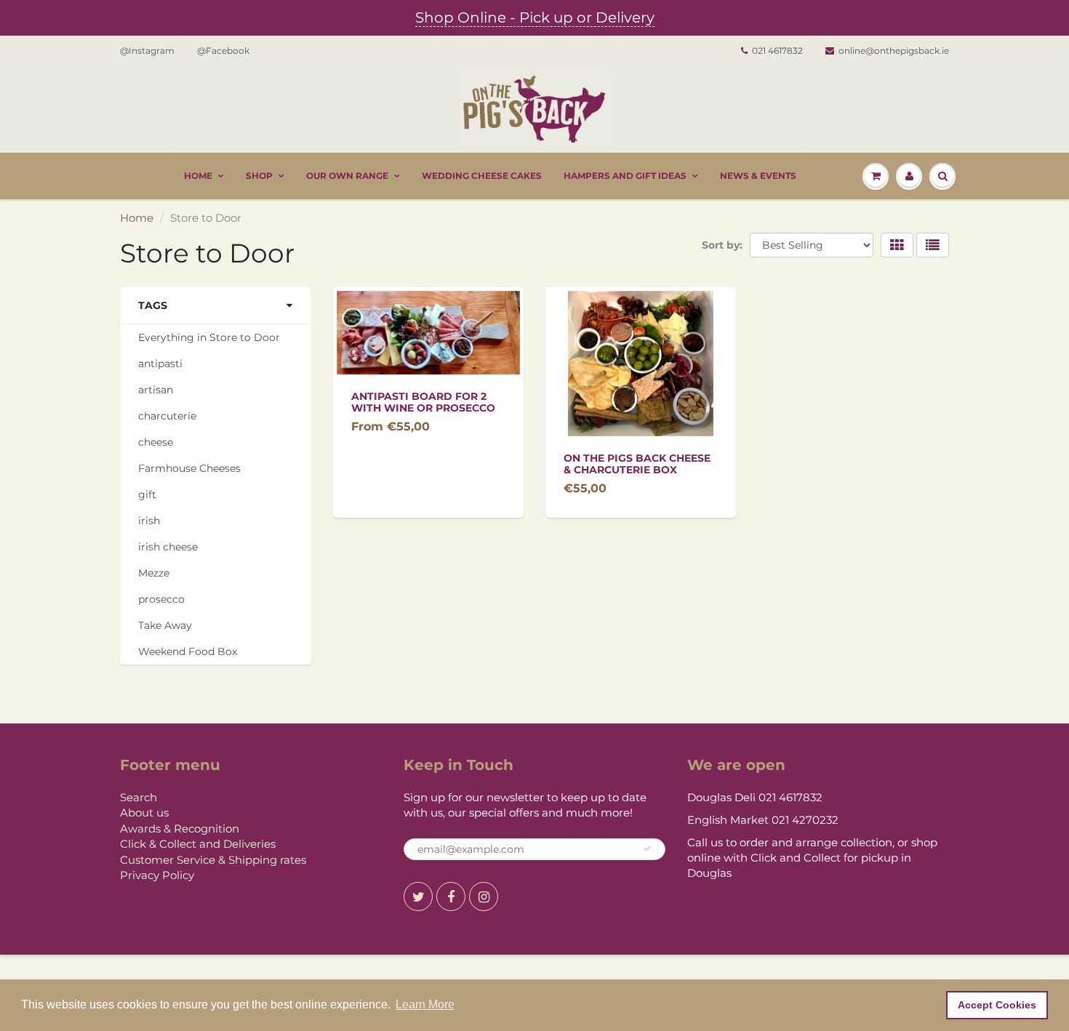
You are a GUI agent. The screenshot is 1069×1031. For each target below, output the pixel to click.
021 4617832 (777, 50)
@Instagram (147, 50)
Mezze (153, 572)
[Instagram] (483, 896)
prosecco (161, 599)
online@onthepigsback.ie (893, 50)
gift (147, 494)
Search (138, 797)
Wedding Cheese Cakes (482, 175)
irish (149, 520)
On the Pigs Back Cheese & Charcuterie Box (637, 464)
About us (144, 812)
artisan (155, 389)
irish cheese (168, 546)
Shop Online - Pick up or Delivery (534, 17)
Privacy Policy (157, 875)
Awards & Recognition (179, 828)
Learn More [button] (425, 1004)
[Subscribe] (647, 848)
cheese (155, 442)
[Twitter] (418, 896)
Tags (152, 305)
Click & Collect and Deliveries (198, 844)
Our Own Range (347, 175)
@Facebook (223, 50)
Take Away (165, 625)
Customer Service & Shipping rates (213, 860)
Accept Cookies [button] (997, 1005)
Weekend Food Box (187, 651)
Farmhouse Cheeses (189, 468)
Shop (259, 175)
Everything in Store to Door (209, 337)
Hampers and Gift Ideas (625, 175)
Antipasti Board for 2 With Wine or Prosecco (423, 402)
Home (198, 175)
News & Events (758, 175)
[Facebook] (450, 896)
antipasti (160, 363)
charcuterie (167, 415)
